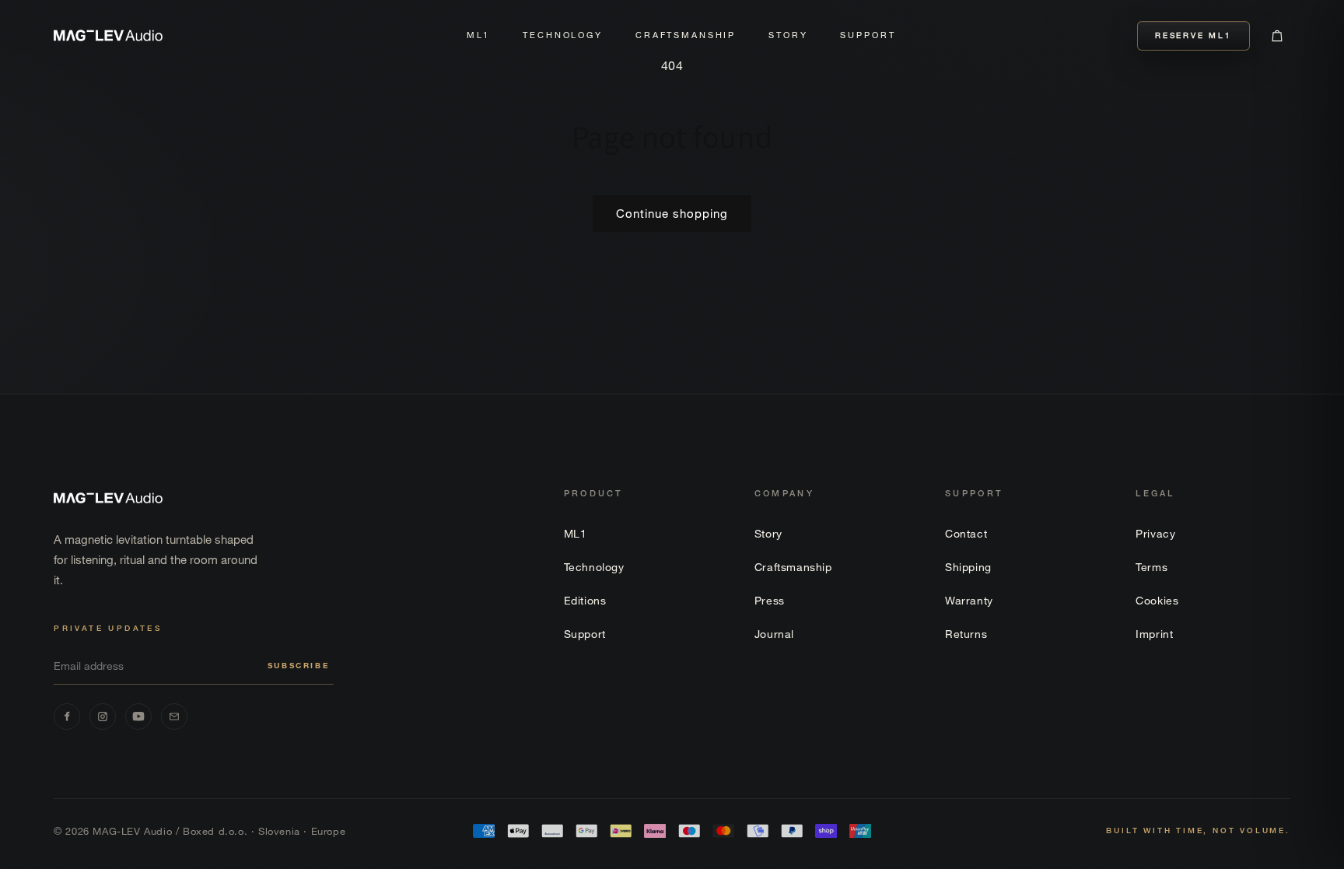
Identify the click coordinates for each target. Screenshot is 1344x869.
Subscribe (298, 666)
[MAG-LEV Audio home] (108, 35)
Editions (585, 600)
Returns (966, 633)
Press (769, 600)
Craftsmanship (685, 35)
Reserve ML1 (1193, 35)
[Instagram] (102, 716)
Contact (966, 533)
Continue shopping (672, 213)
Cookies (1157, 600)
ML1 (479, 35)
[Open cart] (1277, 36)
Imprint (1154, 633)
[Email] (174, 716)
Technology (563, 35)
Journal (774, 633)
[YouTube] (138, 716)
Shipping (968, 566)
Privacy (1155, 533)
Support (867, 35)
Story (787, 35)
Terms (1151, 566)
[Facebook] (67, 716)
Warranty (969, 600)
